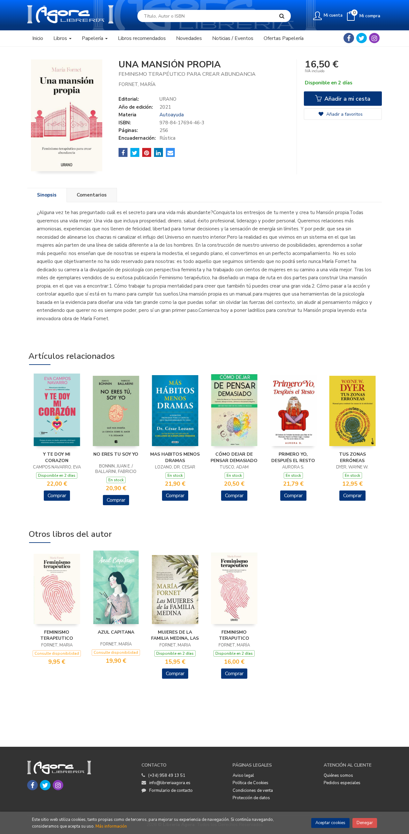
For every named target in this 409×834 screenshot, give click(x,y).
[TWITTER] (361, 38)
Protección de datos (251, 798)
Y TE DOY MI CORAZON (56, 457)
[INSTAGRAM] (374, 38)
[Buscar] (282, 16)
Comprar (57, 495)
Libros (60, 38)
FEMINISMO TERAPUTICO (234, 635)
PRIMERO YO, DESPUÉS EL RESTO (293, 457)
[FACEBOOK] (348, 38)
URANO (167, 99)
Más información (111, 826)
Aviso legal (243, 775)
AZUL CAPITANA (116, 632)
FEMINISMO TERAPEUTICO (56, 635)
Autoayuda (171, 115)
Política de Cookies (250, 783)
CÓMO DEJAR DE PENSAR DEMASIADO (234, 457)
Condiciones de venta (253, 790)
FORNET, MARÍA (137, 84)
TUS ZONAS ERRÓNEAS (352, 457)
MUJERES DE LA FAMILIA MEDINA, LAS (175, 635)
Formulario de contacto (171, 790)
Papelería (93, 38)
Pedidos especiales (342, 783)
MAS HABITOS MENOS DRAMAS (175, 457)
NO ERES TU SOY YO (115, 454)
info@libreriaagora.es (169, 783)
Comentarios (92, 195)
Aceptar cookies (330, 823)
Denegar (365, 823)
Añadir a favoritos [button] (344, 114)
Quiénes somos (338, 775)
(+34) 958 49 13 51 (166, 775)
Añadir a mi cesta (346, 99)
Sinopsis (47, 195)
